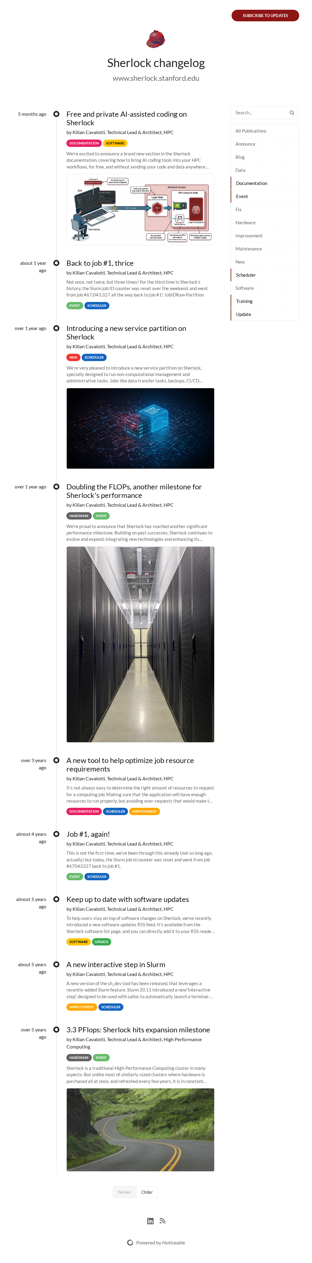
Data (241, 170)
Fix (239, 209)
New (240, 261)
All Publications (251, 130)
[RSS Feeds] (162, 1220)
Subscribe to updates (265, 15)
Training (244, 301)
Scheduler (246, 275)
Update (243, 314)
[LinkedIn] (153, 1220)
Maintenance (249, 248)
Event (242, 196)
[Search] (292, 112)
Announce (245, 144)
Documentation (251, 183)
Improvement (249, 235)
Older (147, 1192)
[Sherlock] (156, 40)
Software (245, 288)
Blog (240, 157)
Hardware (246, 222)
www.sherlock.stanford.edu (156, 77)
